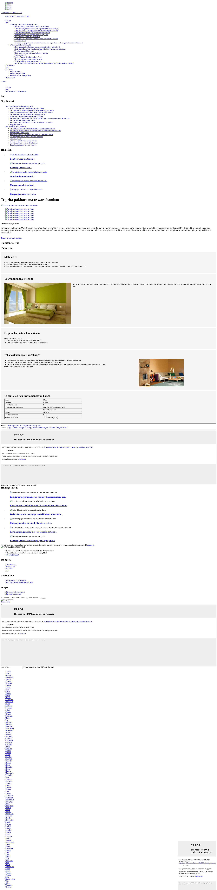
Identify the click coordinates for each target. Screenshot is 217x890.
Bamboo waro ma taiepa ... (22, 159)
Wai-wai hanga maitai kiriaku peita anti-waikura (31, 26)
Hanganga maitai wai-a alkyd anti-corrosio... (31, 523)
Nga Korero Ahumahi (13, 594)
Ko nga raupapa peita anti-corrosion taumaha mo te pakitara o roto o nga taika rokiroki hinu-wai (48, 43)
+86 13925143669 (12, 555)
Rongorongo (9, 65)
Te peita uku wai (20, 41)
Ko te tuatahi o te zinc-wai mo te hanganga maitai (32, 33)
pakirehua (90, 545)
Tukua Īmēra (5, 602)
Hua (6, 22)
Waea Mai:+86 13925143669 (11, 13)
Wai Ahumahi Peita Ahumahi (20, 45)
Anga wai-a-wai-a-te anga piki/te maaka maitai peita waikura (36, 31)
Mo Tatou (8, 69)
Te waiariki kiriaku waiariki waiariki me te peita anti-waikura (31, 135)
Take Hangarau (15, 71)
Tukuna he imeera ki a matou (11, 238)
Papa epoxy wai (20, 55)
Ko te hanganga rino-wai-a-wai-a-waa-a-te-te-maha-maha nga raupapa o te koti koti (39, 118)
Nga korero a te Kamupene (15, 592)
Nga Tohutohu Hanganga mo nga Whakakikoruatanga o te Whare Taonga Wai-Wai (44, 63)
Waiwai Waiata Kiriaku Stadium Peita (27, 57)
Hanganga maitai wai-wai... (23, 185)
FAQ (7, 67)
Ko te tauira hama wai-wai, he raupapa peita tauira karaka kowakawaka (39, 49)
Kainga (8, 20)
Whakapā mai (10, 77)
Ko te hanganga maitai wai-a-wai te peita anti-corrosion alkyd (36, 29)
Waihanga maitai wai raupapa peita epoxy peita (31, 35)
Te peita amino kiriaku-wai (24, 51)
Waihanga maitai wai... (21, 167)
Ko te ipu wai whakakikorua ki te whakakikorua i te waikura (36, 39)
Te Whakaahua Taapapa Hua (20, 75)
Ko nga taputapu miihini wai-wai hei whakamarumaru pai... (38, 497)
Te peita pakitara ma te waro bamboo (27, 61)
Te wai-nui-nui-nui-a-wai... (22, 176)
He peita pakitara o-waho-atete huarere (28, 59)
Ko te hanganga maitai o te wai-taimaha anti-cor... (33, 532)
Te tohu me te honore (17, 73)
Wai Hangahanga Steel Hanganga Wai (23, 24)
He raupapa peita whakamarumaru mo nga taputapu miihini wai (37, 47)
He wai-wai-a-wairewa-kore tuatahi (27, 37)
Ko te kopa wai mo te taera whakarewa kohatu (31, 53)
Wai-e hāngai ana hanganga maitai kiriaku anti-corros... (36, 514)
